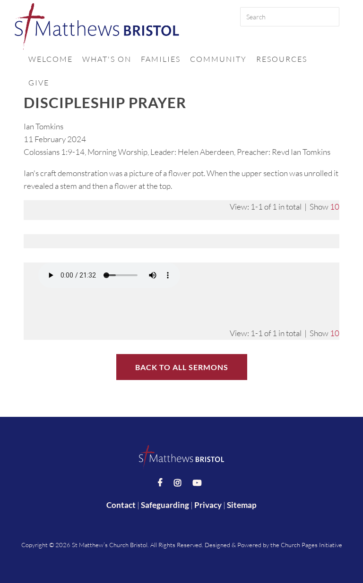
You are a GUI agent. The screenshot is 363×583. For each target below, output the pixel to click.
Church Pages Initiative (311, 545)
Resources (281, 59)
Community (218, 59)
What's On (106, 59)
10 (334, 206)
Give (38, 82)
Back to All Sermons (181, 367)
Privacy (208, 505)
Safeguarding (165, 505)
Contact (121, 505)
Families (161, 59)
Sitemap (242, 505)
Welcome (50, 59)
